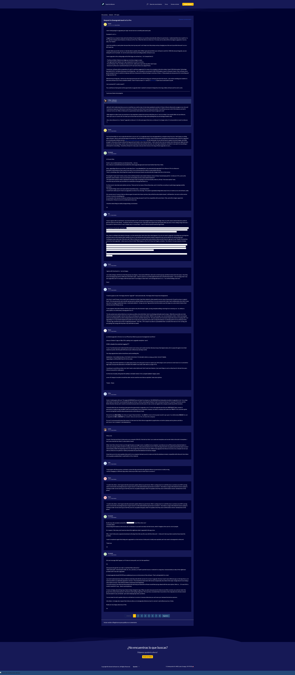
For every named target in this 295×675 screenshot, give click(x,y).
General (111, 14)
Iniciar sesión (188, 4)
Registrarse (116, 622)
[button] (147, 4)
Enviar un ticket (175, 4)
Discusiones (104, 14)
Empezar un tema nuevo (185, 19)
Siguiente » (166, 616)
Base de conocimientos (156, 4)
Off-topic (116, 14)
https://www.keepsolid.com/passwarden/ (136, 140)
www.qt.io (153, 80)
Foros (166, 4)
